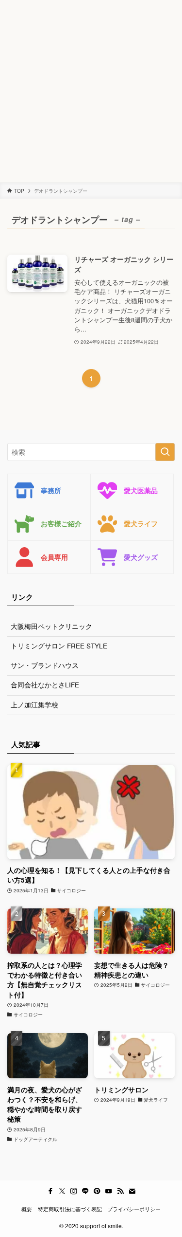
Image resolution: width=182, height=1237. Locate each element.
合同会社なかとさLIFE (45, 684)
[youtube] (108, 1191)
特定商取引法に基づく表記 (70, 1209)
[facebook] (50, 1191)
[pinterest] (97, 1191)
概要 (26, 1209)
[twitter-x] (62, 1191)
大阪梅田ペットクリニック (51, 626)
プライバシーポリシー (134, 1209)
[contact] (132, 1191)
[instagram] (73, 1191)
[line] (85, 1191)
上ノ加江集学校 (34, 704)
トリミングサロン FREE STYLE (59, 645)
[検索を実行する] (165, 452)
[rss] (120, 1191)
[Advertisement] (91, 91)
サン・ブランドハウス (45, 665)
